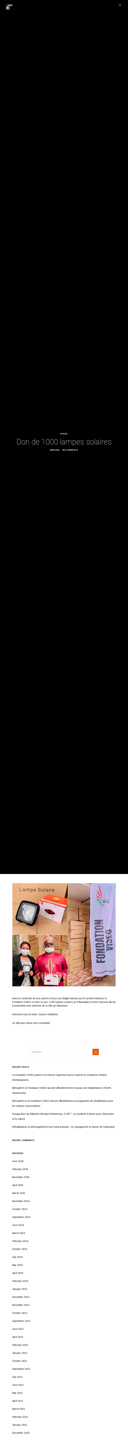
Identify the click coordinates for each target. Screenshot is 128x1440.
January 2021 (19, 1425)
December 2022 (21, 1297)
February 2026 (20, 1169)
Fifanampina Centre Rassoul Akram (96, 1002)
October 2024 (19, 1209)
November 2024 (21, 1201)
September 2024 (21, 1217)
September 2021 (21, 1369)
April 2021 (17, 1401)
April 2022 (17, 1337)
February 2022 (20, 1345)
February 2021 (20, 1417)
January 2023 (19, 1289)
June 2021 (18, 1385)
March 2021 (18, 1409)
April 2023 (17, 1273)
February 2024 (20, 1241)
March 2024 (18, 1233)
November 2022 (21, 1305)
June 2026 (18, 1161)
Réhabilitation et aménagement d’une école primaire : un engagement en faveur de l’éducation (63, 1127)
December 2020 (21, 1433)
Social (64, 434)
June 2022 (18, 1329)
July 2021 (17, 1377)
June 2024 (18, 1225)
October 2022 (19, 1313)
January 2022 (19, 1353)
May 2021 (17, 1393)
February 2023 (20, 1281)
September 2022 (21, 1321)
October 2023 (19, 1249)
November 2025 (21, 1177)
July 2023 (17, 1257)
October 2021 (19, 1361)
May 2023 (17, 1265)
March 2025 (18, 1193)
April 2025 (17, 1185)
